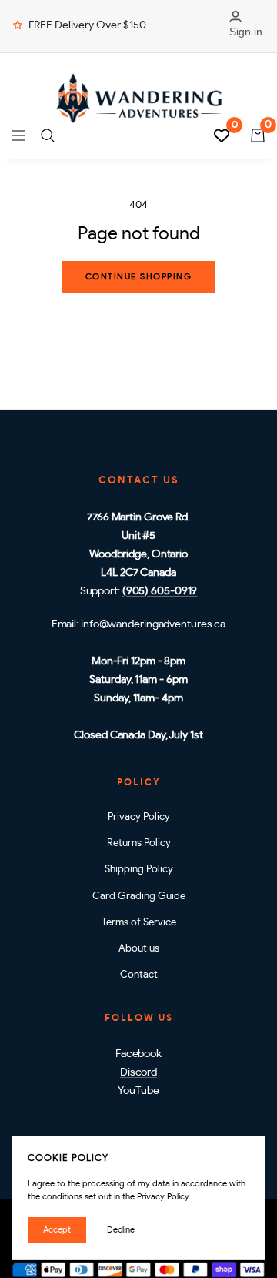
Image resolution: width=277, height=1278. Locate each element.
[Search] (48, 135)
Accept (57, 1230)
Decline (121, 1230)
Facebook (138, 1054)
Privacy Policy (139, 817)
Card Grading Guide (138, 897)
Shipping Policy (139, 870)
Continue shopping (138, 277)
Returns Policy (139, 843)
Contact (139, 975)
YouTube (138, 1091)
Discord (138, 1072)
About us (138, 949)
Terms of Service (139, 923)
